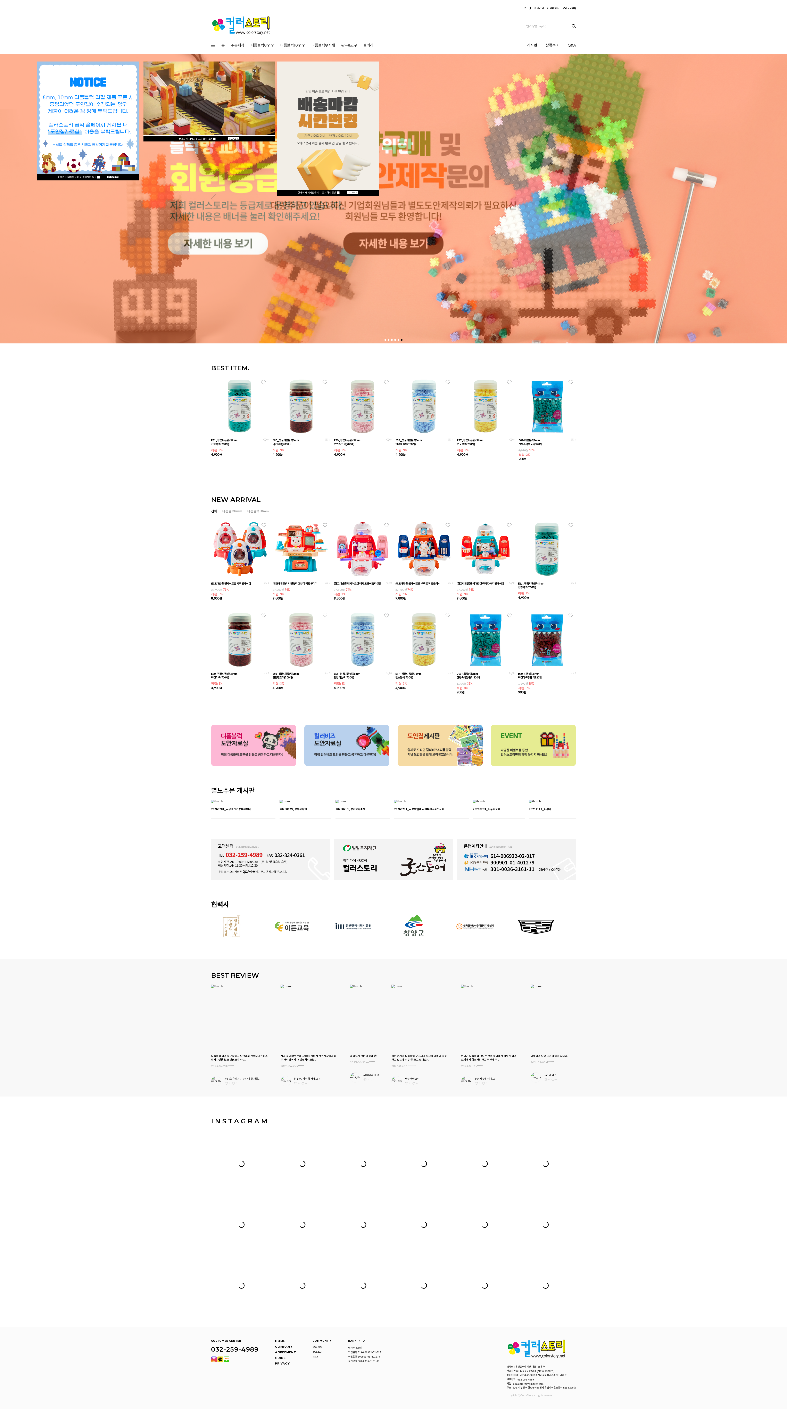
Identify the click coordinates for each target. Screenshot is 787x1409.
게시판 (532, 45)
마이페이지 (553, 8)
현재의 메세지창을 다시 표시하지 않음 (77, 177)
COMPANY (283, 1347)
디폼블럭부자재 (323, 45)
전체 (214, 511)
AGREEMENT (285, 1352)
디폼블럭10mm (292, 45)
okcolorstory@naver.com (528, 1383)
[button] (213, 198)
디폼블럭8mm (262, 45)
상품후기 (553, 45)
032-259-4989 (525, 1379)
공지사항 (317, 1347)
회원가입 (539, 8)
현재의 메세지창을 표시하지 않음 (196, 138)
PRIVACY (282, 1363)
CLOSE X (113, 177)
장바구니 (568, 8)
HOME (280, 1341)
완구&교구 (349, 45)
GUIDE (280, 1358)
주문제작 (238, 45)
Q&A (572, 45)
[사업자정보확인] (545, 1371)
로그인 (527, 8)
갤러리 (368, 45)
